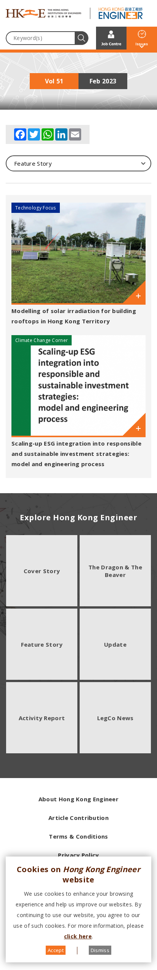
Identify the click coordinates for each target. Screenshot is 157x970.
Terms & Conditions (78, 836)
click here (78, 936)
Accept (56, 950)
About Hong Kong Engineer (78, 799)
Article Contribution (78, 817)
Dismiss (100, 950)
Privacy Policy (78, 855)
